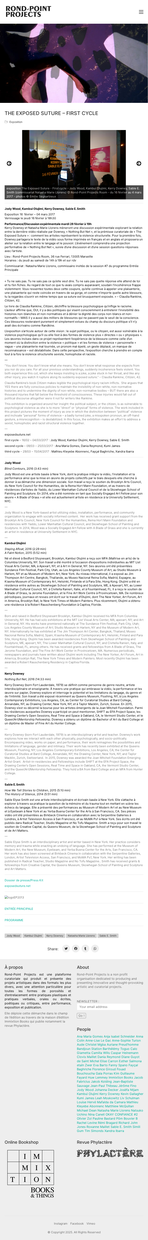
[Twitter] (66, 948)
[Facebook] (76, 948)
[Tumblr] (85, 948)
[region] (74, 164)
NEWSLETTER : (88, 1001)
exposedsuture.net (17, 886)
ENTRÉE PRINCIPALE (19, 909)
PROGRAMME (14, 920)
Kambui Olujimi (33, 935)
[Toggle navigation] (141, 12)
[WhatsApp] (95, 948)
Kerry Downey (54, 935)
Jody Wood (13, 935)
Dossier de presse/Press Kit (24, 880)
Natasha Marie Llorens (81, 935)
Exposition (15, 121)
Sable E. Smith (108, 935)
